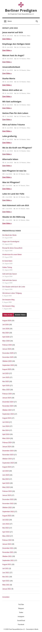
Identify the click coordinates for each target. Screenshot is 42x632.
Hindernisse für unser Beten (12, 254)
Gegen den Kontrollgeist (10, 241)
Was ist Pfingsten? (11, 182)
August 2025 (6, 369)
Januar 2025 (6, 398)
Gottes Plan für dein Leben (15, 113)
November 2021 (7, 552)
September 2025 (8, 365)
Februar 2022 (7, 540)
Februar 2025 (7, 394)
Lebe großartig (9, 136)
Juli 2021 (5, 568)
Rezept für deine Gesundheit (12, 248)
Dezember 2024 (7, 402)
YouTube (21, 604)
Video (28, 35)
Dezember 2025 (7, 353)
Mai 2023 (5, 479)
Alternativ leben (10, 159)
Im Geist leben (7, 261)
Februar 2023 (7, 491)
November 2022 (7, 503)
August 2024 (6, 418)
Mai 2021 (5, 577)
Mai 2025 (5, 381)
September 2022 (8, 511)
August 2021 (6, 564)
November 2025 (7, 357)
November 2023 (7, 454)
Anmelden (5, 597)
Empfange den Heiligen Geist (16, 44)
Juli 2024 (5, 422)
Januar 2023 (6, 495)
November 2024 (7, 406)
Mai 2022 (5, 528)
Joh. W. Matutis (21, 35)
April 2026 (5, 337)
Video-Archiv (8, 315)
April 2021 (5, 581)
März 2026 (6, 341)
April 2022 (5, 532)
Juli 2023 (5, 471)
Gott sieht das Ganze (9, 274)
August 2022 (6, 515)
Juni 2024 (5, 426)
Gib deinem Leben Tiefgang (12, 293)
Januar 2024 (6, 446)
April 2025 (5, 385)
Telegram (21, 608)
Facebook (21, 624)
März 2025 (6, 389)
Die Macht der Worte (9, 235)
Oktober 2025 (7, 361)
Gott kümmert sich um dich (15, 205)
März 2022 (6, 536)
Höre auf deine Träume (13, 124)
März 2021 (6, 585)
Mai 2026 (5, 333)
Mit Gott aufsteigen (11, 101)
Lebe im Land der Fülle (13, 193)
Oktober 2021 (7, 556)
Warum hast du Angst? (13, 55)
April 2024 (5, 434)
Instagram (21, 616)
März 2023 (6, 487)
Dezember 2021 (7, 548)
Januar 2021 (6, 589)
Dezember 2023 (7, 450)
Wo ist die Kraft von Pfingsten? (17, 147)
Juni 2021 (5, 572)
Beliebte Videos (20, 315)
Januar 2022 (6, 544)
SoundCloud (21, 620)
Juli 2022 (5, 520)
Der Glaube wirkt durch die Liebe (13, 287)
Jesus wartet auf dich (12, 32)
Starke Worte (8, 78)
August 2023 (6, 467)
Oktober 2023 (7, 459)
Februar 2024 (7, 442)
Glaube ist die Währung (13, 217)
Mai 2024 (5, 430)
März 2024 (6, 438)
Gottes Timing (7, 267)
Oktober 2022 (7, 507)
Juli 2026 (5, 324)
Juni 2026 (5, 328)
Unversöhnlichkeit (11, 67)
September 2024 (8, 414)
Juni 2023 (5, 475)
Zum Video (6, 39)
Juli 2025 (5, 373)
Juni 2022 (5, 524)
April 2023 (5, 483)
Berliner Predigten (21, 10)
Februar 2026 (7, 345)
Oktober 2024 (7, 410)
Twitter (21, 612)
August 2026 (6, 320)
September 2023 (8, 463)
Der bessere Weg (8, 299)
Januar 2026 (6, 349)
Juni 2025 (5, 377)
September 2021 (8, 560)
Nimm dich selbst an (12, 90)
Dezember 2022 (7, 499)
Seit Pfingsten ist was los (14, 170)
